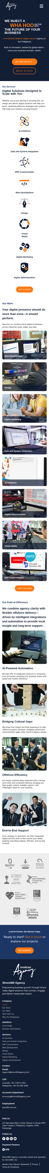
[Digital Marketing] (24, 247)
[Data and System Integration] (24, 142)
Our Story (6, 1008)
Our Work (6, 1011)
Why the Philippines (10, 1017)
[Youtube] (15, 1138)
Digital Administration (24, 277)
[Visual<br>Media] (24, 224)
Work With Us (8, 1014)
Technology (7, 1026)
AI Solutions (25, 131)
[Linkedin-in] (11, 1138)
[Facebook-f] (3, 1138)
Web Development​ (24, 192)
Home (4, 1005)
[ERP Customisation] (24, 162)
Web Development (10, 1047)
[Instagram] (7, 1138)
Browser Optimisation (11, 1029)
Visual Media (7, 1054)
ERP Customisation (24, 172)
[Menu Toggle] (41, 6)
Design (24, 213)
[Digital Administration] (24, 268)
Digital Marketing (24, 257)
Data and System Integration (24, 151)
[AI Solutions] (24, 121)
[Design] (24, 203)
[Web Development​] (24, 183)
